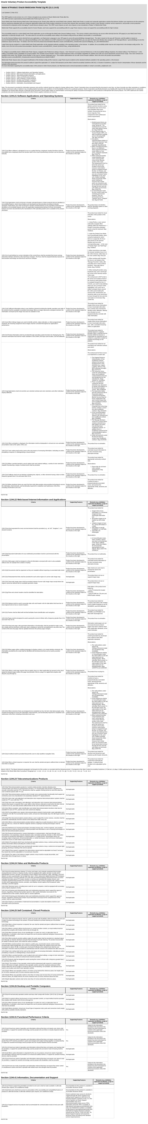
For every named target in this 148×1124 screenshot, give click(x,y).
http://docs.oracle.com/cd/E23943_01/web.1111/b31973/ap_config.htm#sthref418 (56, 46)
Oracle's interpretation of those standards (129, 62)
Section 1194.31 (11, 81)
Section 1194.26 (11, 80)
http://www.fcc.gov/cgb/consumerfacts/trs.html (79, 1106)
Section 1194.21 (11, 72)
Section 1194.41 (11, 83)
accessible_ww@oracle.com (102, 66)
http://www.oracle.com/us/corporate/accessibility (74, 66)
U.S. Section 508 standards (56, 62)
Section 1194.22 (11, 74)
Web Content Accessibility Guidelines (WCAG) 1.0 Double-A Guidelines (90, 62)
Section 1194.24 (11, 77)
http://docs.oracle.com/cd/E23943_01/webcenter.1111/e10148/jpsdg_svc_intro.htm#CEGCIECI (81, 41)
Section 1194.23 (11, 75)
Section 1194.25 (11, 78)
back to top (4, 494)
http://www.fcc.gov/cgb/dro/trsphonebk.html (79, 1109)
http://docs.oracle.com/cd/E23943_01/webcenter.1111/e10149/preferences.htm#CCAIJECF (28, 57)
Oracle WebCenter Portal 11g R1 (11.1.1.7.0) (36, 19)
